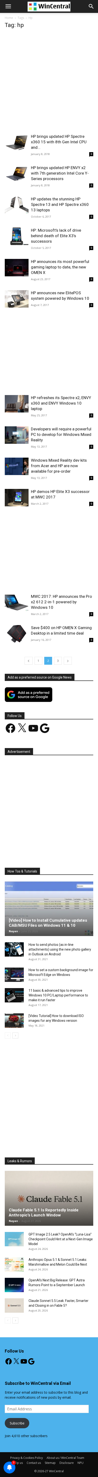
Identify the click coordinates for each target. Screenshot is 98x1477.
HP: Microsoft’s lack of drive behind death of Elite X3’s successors (56, 236)
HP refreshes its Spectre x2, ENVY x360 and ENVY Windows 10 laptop (61, 403)
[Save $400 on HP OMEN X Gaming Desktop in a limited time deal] (17, 633)
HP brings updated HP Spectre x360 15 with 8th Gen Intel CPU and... (59, 142)
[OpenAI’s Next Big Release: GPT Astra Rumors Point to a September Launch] (14, 1285)
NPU (80, 1463)
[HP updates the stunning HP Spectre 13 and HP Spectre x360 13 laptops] (17, 205)
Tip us (19, 1463)
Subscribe (17, 1423)
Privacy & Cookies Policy (26, 1458)
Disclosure (66, 1463)
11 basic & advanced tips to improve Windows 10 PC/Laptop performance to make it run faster (58, 995)
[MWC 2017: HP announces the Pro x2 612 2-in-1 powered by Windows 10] (17, 602)
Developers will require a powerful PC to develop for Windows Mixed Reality (61, 434)
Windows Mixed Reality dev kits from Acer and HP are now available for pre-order (59, 466)
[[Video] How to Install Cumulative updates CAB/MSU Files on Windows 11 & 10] (49, 908)
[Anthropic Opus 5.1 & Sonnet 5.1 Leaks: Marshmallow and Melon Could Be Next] (14, 1264)
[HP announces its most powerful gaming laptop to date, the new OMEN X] (17, 267)
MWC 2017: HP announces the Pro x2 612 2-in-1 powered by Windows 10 (61, 602)
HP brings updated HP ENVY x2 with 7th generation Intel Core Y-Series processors (60, 173)
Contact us (34, 1463)
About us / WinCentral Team (65, 1458)
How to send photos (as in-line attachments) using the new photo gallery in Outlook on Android (60, 949)
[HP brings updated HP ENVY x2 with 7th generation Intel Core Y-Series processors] (17, 173)
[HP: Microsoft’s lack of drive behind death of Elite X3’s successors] (17, 236)
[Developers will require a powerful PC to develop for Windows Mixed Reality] (17, 435)
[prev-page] (28, 661)
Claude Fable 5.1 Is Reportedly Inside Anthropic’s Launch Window (43, 1212)
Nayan (13, 931)
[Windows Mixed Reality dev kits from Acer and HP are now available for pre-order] (17, 466)
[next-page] (68, 661)
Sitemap (50, 1463)
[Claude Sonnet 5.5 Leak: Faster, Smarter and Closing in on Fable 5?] (14, 1305)
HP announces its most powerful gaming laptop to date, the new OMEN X (60, 267)
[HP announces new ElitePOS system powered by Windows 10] (17, 299)
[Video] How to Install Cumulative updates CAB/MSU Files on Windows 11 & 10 (48, 923)
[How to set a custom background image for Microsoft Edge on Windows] (14, 975)
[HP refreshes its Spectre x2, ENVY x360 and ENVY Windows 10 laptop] (17, 403)
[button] (91, 6)
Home (9, 18)
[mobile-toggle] (8, 6)
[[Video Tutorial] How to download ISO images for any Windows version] (14, 1020)
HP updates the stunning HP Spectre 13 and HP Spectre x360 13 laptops (60, 204)
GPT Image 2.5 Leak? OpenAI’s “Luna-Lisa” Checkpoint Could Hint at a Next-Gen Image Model (61, 1239)
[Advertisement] (49, 82)
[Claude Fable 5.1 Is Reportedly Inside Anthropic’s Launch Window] (49, 1198)
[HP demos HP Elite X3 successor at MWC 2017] (17, 497)
